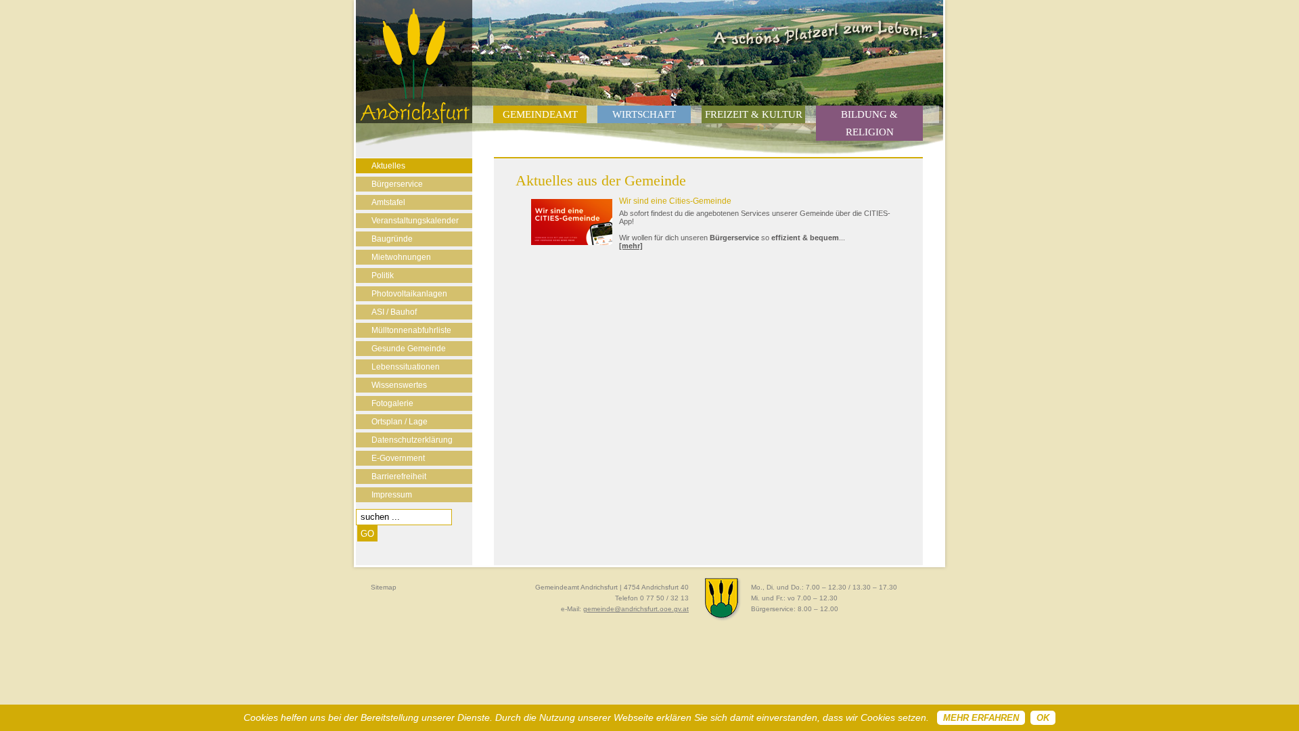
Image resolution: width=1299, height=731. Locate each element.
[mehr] (631, 246)
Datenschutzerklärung (412, 440)
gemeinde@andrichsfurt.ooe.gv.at (636, 609)
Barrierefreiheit (398, 476)
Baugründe (392, 239)
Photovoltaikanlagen (409, 293)
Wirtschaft (644, 114)
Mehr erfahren (981, 718)
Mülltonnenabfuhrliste (411, 330)
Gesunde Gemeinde (408, 348)
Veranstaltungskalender (415, 220)
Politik (382, 275)
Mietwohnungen (401, 257)
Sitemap (383, 587)
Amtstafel (388, 202)
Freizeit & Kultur (753, 114)
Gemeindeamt (540, 114)
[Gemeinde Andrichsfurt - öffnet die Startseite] (414, 120)
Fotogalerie (392, 403)
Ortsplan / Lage (399, 421)
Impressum (391, 495)
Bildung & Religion (869, 123)
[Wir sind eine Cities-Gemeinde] (575, 242)
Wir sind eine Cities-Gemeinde (675, 201)
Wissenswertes (399, 385)
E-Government (398, 458)
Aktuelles (388, 166)
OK (1042, 718)
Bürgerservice (397, 184)
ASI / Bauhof (394, 312)
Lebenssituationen (405, 367)
